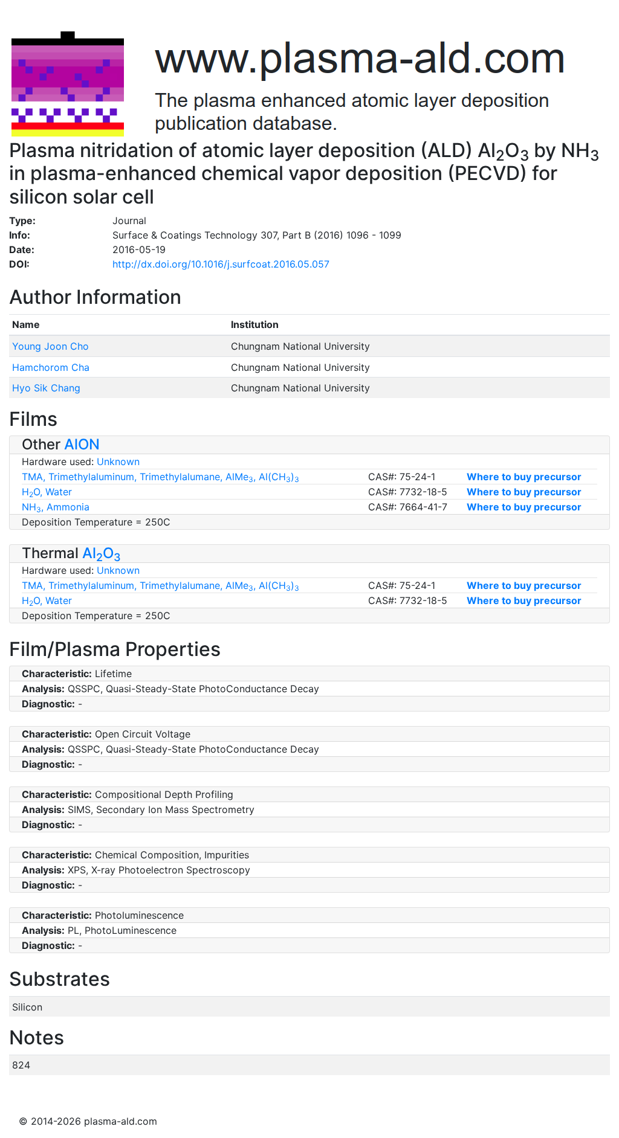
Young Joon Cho (50, 346)
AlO (101, 553)
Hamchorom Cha (50, 367)
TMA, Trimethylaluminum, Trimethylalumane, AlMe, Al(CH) (160, 477)
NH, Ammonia (55, 507)
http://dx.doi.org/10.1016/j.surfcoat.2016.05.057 (220, 264)
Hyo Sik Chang (46, 388)
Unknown (118, 461)
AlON (82, 444)
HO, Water (47, 492)
